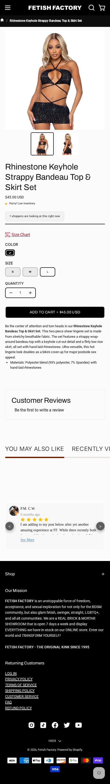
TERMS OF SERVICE (21, 685)
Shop (10, 574)
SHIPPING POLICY (20, 690)
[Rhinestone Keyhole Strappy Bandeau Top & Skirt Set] (42, 143)
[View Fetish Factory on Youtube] (78, 725)
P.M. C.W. (28, 508)
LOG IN (11, 673)
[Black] (10, 252)
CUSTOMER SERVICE (22, 696)
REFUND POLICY (18, 708)
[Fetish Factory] (55, 7)
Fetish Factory (47, 749)
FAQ (8, 702)
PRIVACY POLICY (18, 679)
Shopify (77, 749)
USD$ (52, 741)
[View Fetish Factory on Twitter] (67, 725)
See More (27, 540)
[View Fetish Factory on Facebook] (55, 725)
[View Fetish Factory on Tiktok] (43, 725)
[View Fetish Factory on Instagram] (31, 725)
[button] (91, 7)
